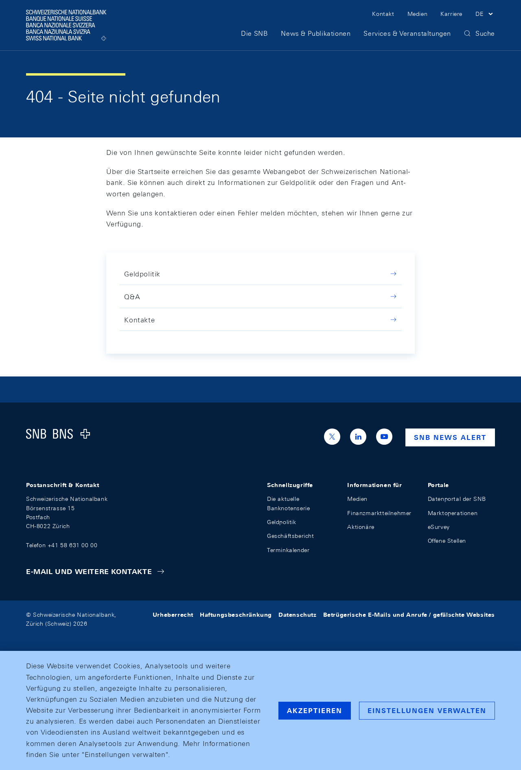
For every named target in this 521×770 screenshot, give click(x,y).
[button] (485, 15)
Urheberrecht (173, 614)
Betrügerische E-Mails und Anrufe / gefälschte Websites (409, 614)
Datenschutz (297, 614)
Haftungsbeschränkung (236, 614)
